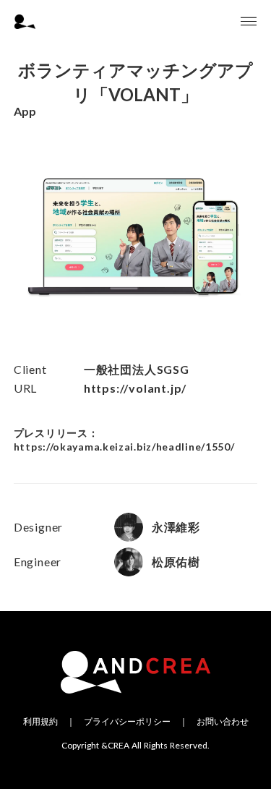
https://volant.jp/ (135, 388)
